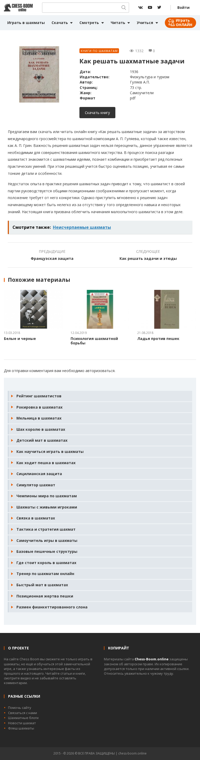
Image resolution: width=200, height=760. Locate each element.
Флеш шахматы (21, 728)
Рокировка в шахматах (39, 407)
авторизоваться (100, 370)
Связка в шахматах (35, 518)
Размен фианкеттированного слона (52, 607)
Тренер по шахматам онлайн (45, 573)
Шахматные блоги (23, 717)
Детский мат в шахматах (41, 440)
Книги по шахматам (99, 51)
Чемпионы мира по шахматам (46, 495)
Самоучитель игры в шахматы (46, 540)
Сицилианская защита (39, 473)
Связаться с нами (22, 712)
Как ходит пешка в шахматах (46, 462)
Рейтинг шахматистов (38, 395)
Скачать (60, 22)
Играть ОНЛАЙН (184, 22)
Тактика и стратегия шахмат (46, 529)
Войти (183, 7)
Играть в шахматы (26, 22)
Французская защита (52, 258)
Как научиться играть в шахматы (50, 451)
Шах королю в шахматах (40, 429)
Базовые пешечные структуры (46, 551)
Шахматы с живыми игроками (46, 507)
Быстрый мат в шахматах (42, 584)
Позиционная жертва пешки (44, 596)
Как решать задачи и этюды (148, 258)
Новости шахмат (22, 723)
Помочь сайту (19, 707)
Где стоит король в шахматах (46, 562)
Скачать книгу (97, 112)
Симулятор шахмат (35, 484)
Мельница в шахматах (38, 418)
